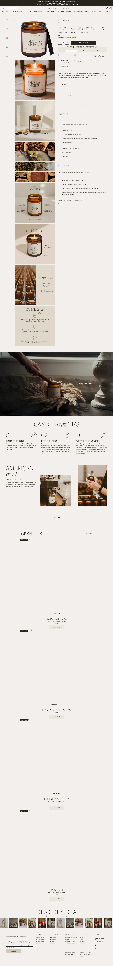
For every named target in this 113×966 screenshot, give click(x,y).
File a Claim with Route (85, 955)
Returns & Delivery (85, 952)
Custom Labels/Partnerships (70, 951)
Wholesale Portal (70, 941)
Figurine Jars (39, 949)
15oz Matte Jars (40, 947)
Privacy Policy (84, 947)
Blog (81, 960)
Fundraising (68, 956)
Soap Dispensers (54, 947)
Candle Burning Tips (41, 951)
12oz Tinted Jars (40, 945)
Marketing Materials (70, 947)
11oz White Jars (40, 943)
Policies (82, 943)
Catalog (67, 945)
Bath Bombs (53, 937)
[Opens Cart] (110, 8)
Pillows (52, 945)
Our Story (82, 937)
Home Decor (53, 943)
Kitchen (52, 941)
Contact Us (83, 958)
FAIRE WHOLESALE (69, 949)
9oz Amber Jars (40, 941)
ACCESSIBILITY (84, 949)
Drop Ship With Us (70, 954)
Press (81, 939)
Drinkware (53, 939)
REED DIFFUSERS (40, 937)
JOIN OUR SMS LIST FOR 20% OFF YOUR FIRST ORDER (56, 1)
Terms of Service (84, 945)
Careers (82, 941)
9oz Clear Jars (40, 939)
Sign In (67, 939)
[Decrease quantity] (60, 43)
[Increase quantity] (67, 43)
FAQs (81, 951)
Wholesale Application (71, 937)
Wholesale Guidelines (71, 943)
